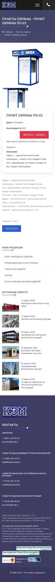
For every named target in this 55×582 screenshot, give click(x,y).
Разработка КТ (27, 577)
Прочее (8, 275)
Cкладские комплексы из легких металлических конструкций (33, 385)
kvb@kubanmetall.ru (11, 462)
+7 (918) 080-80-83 (11, 501)
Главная (8, 31)
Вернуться (11, 228)
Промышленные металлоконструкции (31, 367)
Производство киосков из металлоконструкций (33, 336)
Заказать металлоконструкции (36, 319)
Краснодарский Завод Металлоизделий (21, 552)
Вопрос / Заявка (34, 134)
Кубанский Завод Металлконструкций (34, 547)
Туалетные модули (15, 269)
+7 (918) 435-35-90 (11, 481)
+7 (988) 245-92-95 (11, 458)
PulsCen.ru (46, 549)
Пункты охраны (23, 31)
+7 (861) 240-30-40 (11, 438)
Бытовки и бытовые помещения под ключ (31, 352)
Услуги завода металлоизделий (22, 281)
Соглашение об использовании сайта (20, 526)
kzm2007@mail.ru (10, 441)
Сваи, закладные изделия (18, 256)
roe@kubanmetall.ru (11, 484)
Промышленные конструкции (21, 263)
